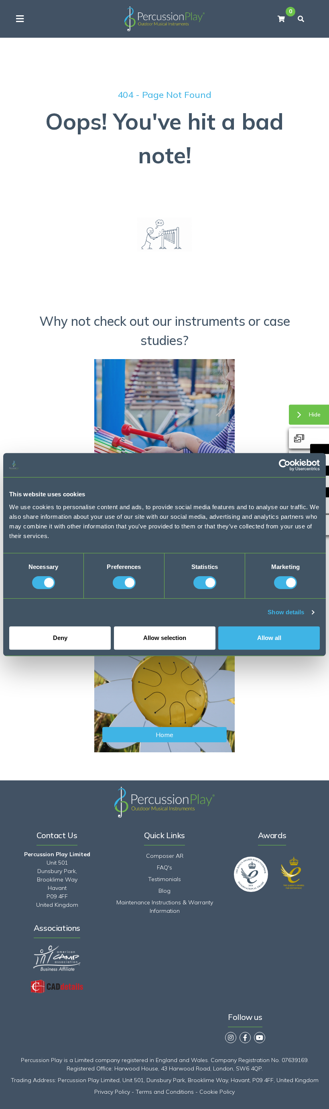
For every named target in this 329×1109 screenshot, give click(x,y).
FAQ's (164, 867)
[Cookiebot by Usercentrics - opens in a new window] (285, 465)
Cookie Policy (217, 1091)
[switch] (124, 582)
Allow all (269, 637)
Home (164, 735)
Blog (164, 890)
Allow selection (164, 637)
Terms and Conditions (165, 1091)
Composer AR (164, 855)
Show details (286, 612)
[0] (281, 19)
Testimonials (164, 879)
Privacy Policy (112, 1091)
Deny (60, 637)
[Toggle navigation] (20, 18)
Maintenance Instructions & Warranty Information (164, 906)
